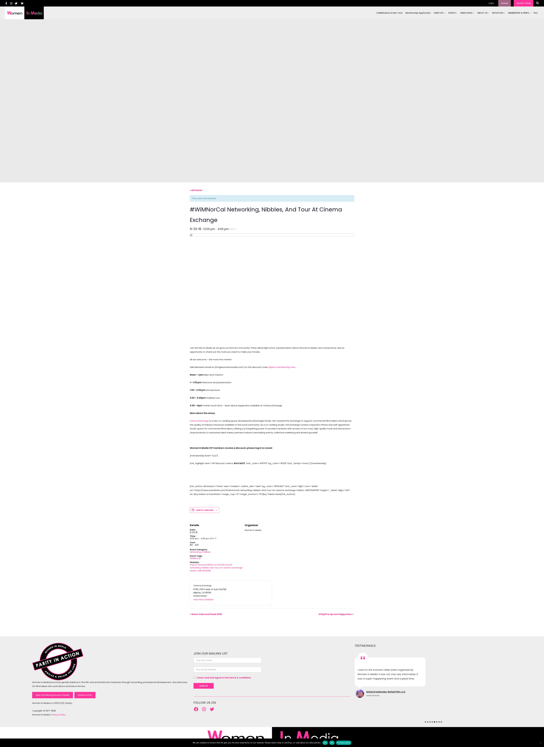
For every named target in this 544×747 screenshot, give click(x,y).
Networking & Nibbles (200, 552)
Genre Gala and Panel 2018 (206, 614)
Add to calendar (205, 510)
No (332, 742)
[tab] (425, 722)
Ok (325, 742)
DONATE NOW (85, 695)
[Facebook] (6, 3)
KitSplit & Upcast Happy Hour (336, 614)
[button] (504, 3)
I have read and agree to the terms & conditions (224, 677)
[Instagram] (11, 3)
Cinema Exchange (199, 420)
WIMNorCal (195, 558)
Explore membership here (281, 367)
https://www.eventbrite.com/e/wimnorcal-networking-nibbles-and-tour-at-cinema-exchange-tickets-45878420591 (216, 567)
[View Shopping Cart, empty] (22, 3)
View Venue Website (203, 599)
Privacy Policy (58, 714)
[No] (540, 742)
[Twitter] (16, 3)
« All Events (196, 190)
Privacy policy (343, 742)
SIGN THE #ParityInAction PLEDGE (52, 695)
